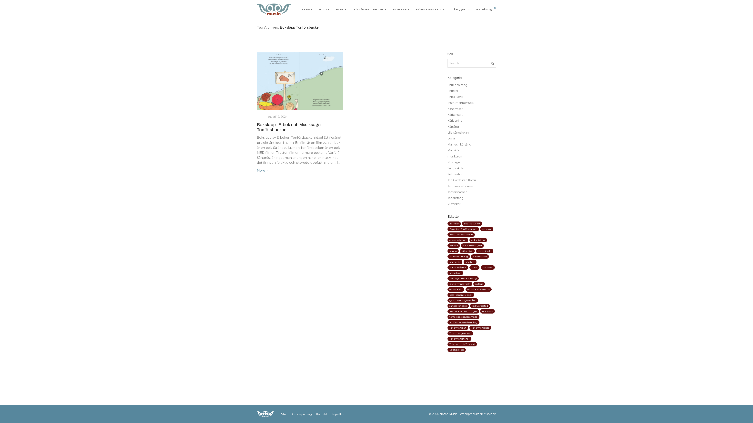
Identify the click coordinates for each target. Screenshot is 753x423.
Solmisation (455, 174)
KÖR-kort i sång (458, 256)
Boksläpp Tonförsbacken (463, 229)
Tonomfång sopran (460, 333)
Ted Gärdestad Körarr (461, 180)
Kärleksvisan (480, 256)
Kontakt (321, 414)
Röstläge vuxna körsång (463, 278)
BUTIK (324, 9)
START (307, 9)
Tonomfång (455, 198)
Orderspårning (302, 414)
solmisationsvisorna (478, 289)
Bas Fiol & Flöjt (472, 223)
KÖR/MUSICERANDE (370, 9)
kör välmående (457, 267)
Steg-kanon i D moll (460, 294)
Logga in (462, 9)
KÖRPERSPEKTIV (430, 9)
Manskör (453, 150)
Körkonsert (455, 115)
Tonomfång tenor (459, 338)
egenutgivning (457, 240)
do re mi (486, 229)
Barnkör (452, 91)
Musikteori (455, 272)
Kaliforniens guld (472, 245)
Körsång (453, 126)
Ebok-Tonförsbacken (461, 234)
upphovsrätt (456, 349)
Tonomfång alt (457, 327)
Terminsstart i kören (461, 186)
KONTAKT (401, 9)
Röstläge (453, 162)
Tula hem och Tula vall (462, 344)
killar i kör (467, 250)
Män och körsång (459, 144)
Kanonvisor (455, 109)
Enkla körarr (455, 97)
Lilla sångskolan (458, 132)
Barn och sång (457, 85)
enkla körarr (478, 240)
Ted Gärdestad (480, 305)
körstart (470, 261)
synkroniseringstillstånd (462, 300)
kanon (453, 250)
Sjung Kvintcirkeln (459, 283)
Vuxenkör (453, 204)
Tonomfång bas (480, 327)
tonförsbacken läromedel (463, 316)
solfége (479, 283)
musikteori (454, 156)
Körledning (454, 120)
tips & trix (487, 311)
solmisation (455, 289)
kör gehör (454, 261)
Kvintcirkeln (484, 250)
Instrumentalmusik (460, 103)
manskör (488, 267)
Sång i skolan (456, 168)
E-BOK (341, 9)
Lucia (451, 138)
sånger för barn (458, 305)
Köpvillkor (338, 414)
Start (284, 414)
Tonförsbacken (457, 192)
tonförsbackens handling (463, 322)
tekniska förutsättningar (463, 311)
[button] (492, 63)
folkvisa (453, 245)
